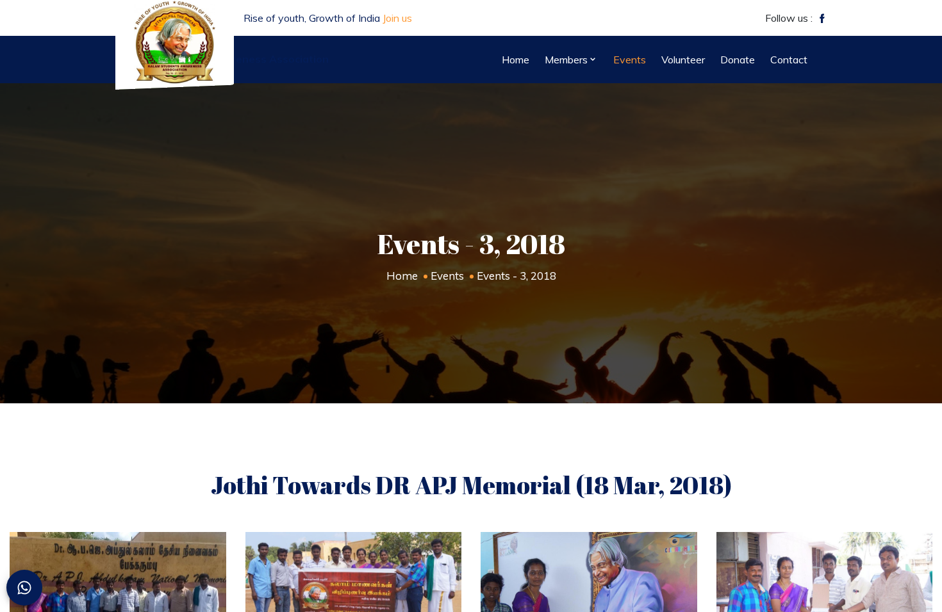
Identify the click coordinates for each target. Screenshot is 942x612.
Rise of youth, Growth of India (328, 18)
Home (402, 275)
